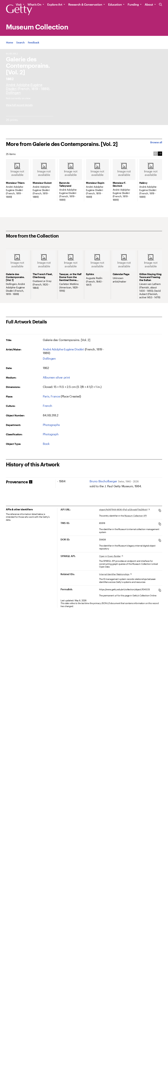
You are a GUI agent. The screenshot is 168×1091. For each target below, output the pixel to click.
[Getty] (19, 10)
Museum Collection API (135, 515)
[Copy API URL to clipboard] (160, 510)
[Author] (13, 92)
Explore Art (54, 4)
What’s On (34, 4)
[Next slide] (160, 154)
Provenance (17, 482)
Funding (133, 4)
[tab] (30, 482)
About (149, 4)
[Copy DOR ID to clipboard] (160, 540)
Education (115, 4)
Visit (19, 4)
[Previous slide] (155, 154)
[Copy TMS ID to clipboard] (160, 524)
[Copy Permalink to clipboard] (160, 590)
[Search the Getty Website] (160, 4)
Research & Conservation (85, 4)
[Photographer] (63, 349)
